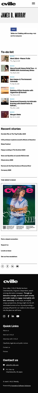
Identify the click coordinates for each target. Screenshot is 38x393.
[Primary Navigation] (33, 4)
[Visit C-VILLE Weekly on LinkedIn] (13, 316)
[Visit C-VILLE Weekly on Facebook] (9, 316)
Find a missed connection (9, 239)
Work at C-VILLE (8, 334)
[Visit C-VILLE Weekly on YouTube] (17, 316)
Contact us (6, 347)
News (13, 29)
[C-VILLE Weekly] (9, 3)
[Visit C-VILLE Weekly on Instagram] (4, 316)
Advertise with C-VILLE (10, 339)
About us (6, 330)
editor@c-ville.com (12, 365)
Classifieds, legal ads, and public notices (15, 343)
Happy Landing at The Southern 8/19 (13, 150)
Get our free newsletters (9, 257)
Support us (4, 245)
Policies (5, 351)
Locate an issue (6, 251)
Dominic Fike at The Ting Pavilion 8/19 (13, 134)
